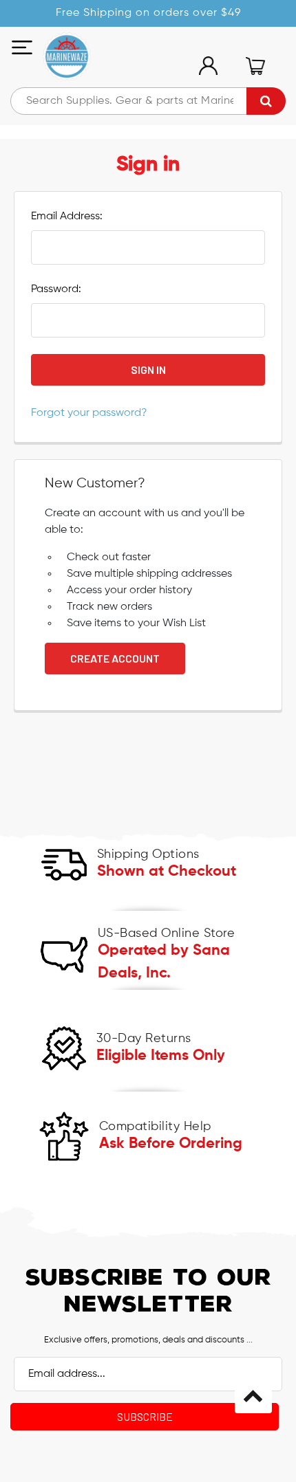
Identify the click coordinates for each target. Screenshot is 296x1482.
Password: (56, 289)
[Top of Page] (253, 1394)
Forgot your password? (89, 413)
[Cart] (255, 66)
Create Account (115, 658)
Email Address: (67, 216)
